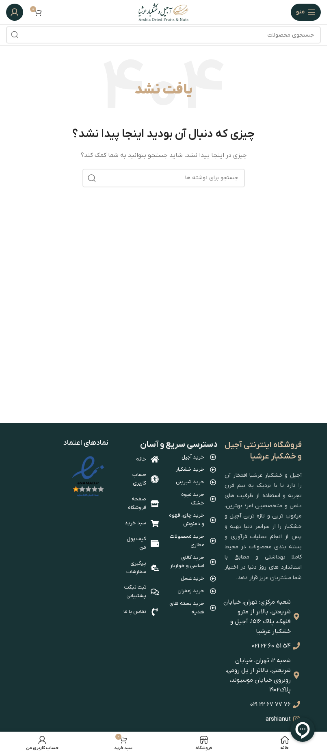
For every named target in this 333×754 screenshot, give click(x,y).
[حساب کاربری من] (14, 12)
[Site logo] (163, 12)
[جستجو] (14, 34)
